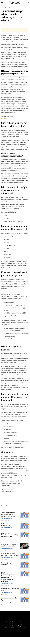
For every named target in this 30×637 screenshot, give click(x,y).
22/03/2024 (4, 529)
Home (2, 7)
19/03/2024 (19, 24)
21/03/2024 (4, 550)
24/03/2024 (4, 520)
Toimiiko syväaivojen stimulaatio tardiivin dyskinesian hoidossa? (8, 514)
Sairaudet (7, 7)
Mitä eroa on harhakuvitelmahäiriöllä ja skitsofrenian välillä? (9, 534)
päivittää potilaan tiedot (8, 491)
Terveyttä (15, 2)
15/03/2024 (4, 585)
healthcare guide (9, 489)
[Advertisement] (15, 30)
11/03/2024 (4, 604)
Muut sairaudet (14, 7)
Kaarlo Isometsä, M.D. (8, 24)
